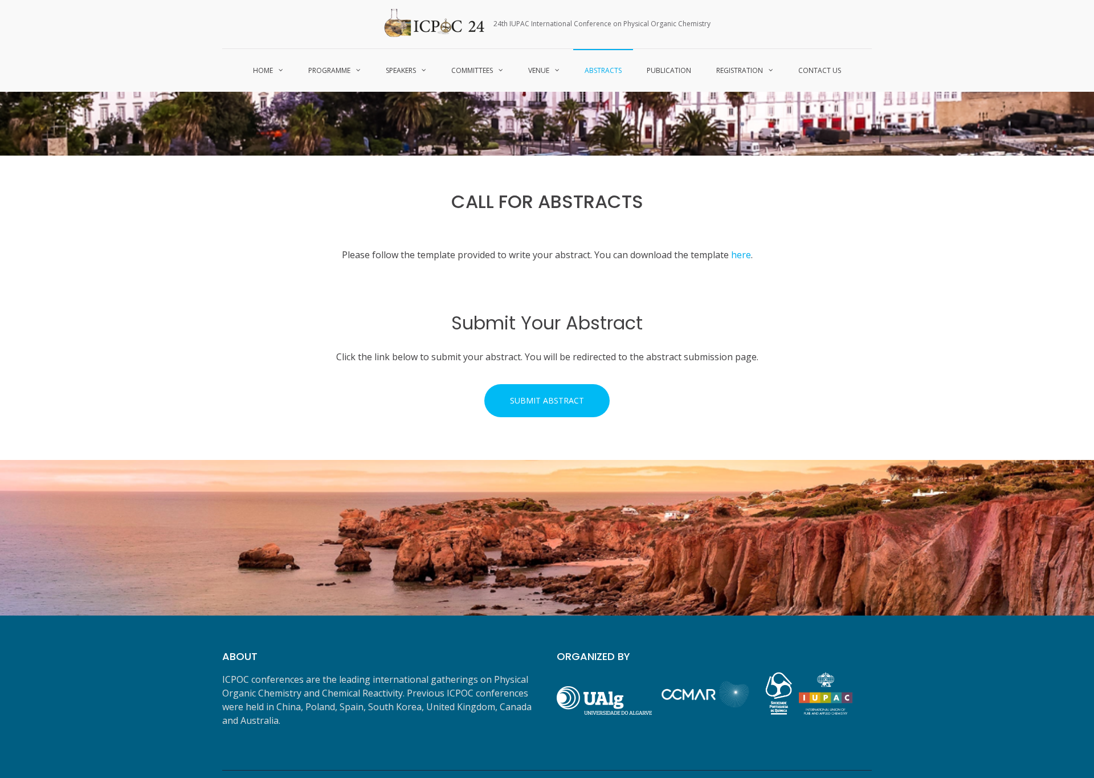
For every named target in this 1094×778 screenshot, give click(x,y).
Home (263, 70)
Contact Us (819, 70)
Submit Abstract (547, 400)
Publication (669, 70)
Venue (538, 70)
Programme (329, 70)
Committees (472, 70)
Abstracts (603, 70)
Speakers (401, 70)
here (741, 255)
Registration (739, 70)
